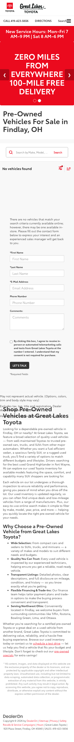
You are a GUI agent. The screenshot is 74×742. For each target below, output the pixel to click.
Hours (40, 724)
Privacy (54, 720)
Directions (43, 21)
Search (58, 152)
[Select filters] (60, 169)
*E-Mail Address (19, 281)
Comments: (16, 310)
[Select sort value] (68, 168)
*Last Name (16, 267)
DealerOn (32, 720)
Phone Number (18, 296)
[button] (16, 21)
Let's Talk (19, 365)
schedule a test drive (46, 643)
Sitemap (43, 720)
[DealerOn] (13, 716)
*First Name (16, 252)
